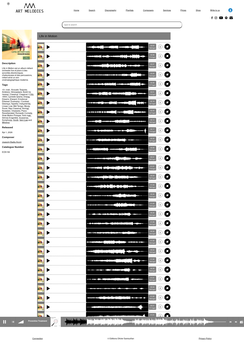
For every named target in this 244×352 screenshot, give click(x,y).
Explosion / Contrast (20, 101)
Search (92, 10)
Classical (14, 94)
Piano (24, 110)
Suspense (23, 117)
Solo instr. (26, 115)
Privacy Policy (205, 338)
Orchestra (16, 110)
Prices (183, 10)
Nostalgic (6, 110)
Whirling (6, 122)
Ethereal (6, 101)
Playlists (129, 10)
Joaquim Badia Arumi (11, 142)
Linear (5, 106)
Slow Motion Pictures (11, 115)
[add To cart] (167, 47)
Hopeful (14, 103)
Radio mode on (241, 322)
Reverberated (8, 113)
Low (10, 106)
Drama (27, 96)
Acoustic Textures (19, 89)
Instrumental (24, 103)
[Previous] (230, 322)
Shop (198, 10)
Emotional (22, 99)
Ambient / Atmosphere (12, 91)
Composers (148, 10)
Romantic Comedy (23, 113)
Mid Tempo (18, 106)
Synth (15, 120)
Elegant (13, 99)
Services (167, 10)
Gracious (6, 103)
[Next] (236, 322)
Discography (110, 10)
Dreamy (5, 99)
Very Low (23, 120)
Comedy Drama (15, 96)
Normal (25, 108)
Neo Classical (14, 108)
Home (76, 10)
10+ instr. (6, 89)
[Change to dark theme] (8, 3)
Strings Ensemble (10, 117)
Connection (37, 338)
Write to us (215, 10)
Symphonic (7, 120)
